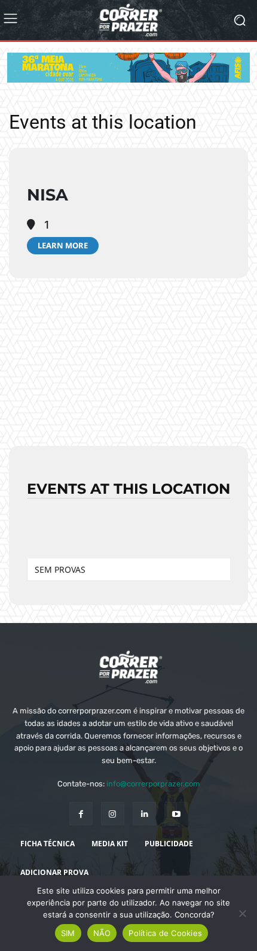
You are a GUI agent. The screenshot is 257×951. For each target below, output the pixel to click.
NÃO (102, 933)
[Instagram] (112, 813)
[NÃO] (242, 913)
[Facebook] (81, 813)
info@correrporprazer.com (153, 783)
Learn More (63, 245)
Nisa (47, 195)
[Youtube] (176, 813)
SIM (68, 933)
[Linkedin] (144, 813)
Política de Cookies (165, 933)
